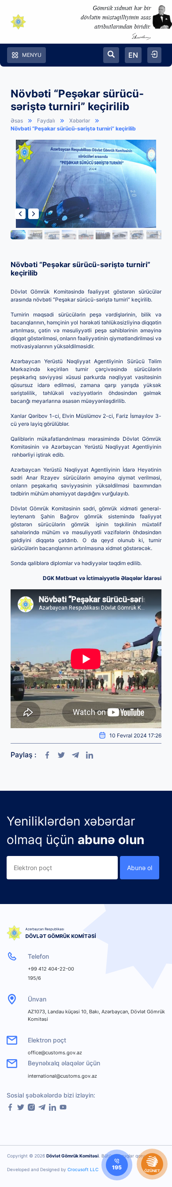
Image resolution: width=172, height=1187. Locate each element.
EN (133, 55)
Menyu (31, 55)
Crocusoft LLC (82, 1169)
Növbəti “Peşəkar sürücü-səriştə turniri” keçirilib (73, 128)
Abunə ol (139, 867)
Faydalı (46, 120)
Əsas (17, 120)
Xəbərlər (79, 120)
